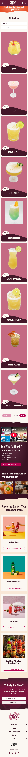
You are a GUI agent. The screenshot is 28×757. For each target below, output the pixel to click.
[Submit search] (3, 27)
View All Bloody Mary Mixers (14, 669)
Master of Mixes (13, 3)
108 (17, 415)
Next (22, 415)
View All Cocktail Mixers (14, 548)
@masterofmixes (10, 476)
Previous (3, 434)
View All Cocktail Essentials (14, 588)
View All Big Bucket (14, 627)
